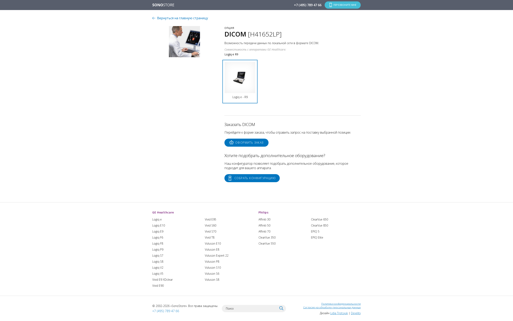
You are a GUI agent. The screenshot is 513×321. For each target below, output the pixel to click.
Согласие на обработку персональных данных (332, 307)
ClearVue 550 (267, 243)
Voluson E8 (212, 249)
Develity (356, 313)
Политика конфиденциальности (341, 304)
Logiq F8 (157, 243)
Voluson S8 (212, 279)
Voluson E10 (213, 243)
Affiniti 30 (264, 219)
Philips (264, 212)
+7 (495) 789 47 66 (307, 5)
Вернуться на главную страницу (182, 18)
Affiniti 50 (264, 225)
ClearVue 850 (319, 225)
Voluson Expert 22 (216, 255)
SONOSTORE (163, 5)
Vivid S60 (210, 225)
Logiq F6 (157, 237)
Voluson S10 (213, 267)
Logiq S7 (157, 255)
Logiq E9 (157, 231)
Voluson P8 (212, 261)
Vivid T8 (209, 237)
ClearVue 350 (267, 237)
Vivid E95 (210, 219)
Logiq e (157, 219)
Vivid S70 (210, 231)
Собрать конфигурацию (255, 178)
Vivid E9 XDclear (162, 279)
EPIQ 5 (315, 231)
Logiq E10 (158, 225)
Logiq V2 (157, 267)
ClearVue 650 (319, 219)
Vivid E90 (158, 285)
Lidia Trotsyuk (339, 313)
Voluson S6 (212, 273)
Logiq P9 (157, 249)
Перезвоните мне (344, 5)
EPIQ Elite (317, 237)
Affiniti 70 (264, 231)
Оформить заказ (249, 142)
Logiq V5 (157, 273)
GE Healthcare (163, 212)
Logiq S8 (157, 261)
